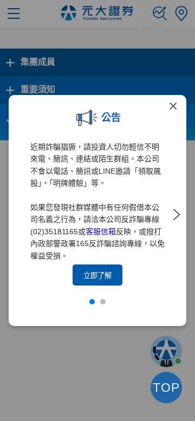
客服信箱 (101, 231)
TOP (166, 388)
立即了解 (97, 275)
